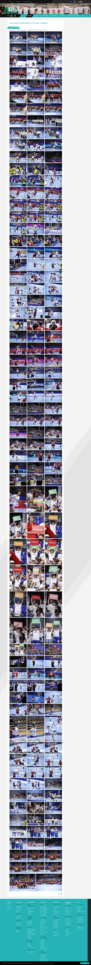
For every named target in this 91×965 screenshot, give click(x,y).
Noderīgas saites (27, 1)
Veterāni (29, 935)
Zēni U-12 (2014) (43, 915)
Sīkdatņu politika (80, 927)
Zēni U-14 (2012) (43, 912)
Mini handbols (43, 958)
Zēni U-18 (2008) (43, 907)
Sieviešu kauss (30, 922)
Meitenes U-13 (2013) (44, 931)
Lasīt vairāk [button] (52, 963)
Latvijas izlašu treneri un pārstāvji (19, 923)
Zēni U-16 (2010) (43, 910)
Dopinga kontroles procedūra (55, 925)
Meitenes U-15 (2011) (44, 927)
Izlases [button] (36, 15)
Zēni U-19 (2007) (43, 906)
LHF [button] (82, 15)
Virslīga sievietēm (30, 910)
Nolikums (42, 939)
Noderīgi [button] (62, 15)
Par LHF (11, 1)
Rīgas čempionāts (30, 934)
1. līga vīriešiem (30, 911)
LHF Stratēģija (80, 919)
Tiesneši (28, 943)
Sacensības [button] (44, 15)
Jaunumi (9, 903)
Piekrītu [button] (85, 963)
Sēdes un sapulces (80, 916)
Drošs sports (55, 922)
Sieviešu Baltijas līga (31, 932)
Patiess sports (56, 920)
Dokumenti (29, 912)
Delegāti (29, 944)
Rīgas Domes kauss (31, 928)
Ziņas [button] (30, 15)
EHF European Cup (31, 930)
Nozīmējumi (29, 946)
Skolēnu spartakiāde (44, 959)
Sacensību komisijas (81, 911)
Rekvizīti (18, 1)
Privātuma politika (81, 928)
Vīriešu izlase (18, 906)
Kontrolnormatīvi (43, 947)
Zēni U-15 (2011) (43, 911)
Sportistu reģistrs (30, 951)
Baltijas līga (29, 931)
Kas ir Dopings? (56, 919)
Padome (78, 910)
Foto (8, 904)
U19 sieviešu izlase (14, 27)
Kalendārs (42, 946)
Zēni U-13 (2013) (43, 914)
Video (8, 906)
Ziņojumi (29, 914)
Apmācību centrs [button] (73, 15)
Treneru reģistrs (30, 953)
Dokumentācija (43, 948)
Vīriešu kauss (29, 920)
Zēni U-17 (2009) (43, 908)
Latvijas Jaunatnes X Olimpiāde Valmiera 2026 (44, 956)
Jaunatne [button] (53, 15)
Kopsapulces (79, 922)
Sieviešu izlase (19, 915)
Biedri (78, 908)
